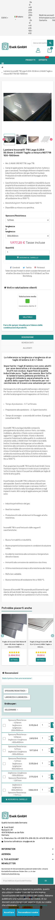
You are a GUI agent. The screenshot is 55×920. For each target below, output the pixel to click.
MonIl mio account (46, 15)
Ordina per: (10, 703)
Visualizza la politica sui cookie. (33, 905)
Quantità (10, 248)
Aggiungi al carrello (16, 799)
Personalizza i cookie (28, 912)
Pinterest (41, 268)
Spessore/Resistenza (11, 216)
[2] (12, 652)
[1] (10, 652)
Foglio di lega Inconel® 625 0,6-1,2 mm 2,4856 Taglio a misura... (41, 644)
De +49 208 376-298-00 (30, 10)
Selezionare (11, 710)
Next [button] (52, 635)
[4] (16, 652)
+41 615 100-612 (46, 838)
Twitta (28, 268)
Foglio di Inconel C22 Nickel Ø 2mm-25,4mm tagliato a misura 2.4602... (14, 644)
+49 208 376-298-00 (26, 838)
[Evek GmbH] (14, 46)
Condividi (16, 268)
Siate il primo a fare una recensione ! (17, 678)
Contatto (43, 20)
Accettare (9, 912)
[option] (14, 639)
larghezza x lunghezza (10, 229)
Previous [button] (2, 635)
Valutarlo (27, 317)
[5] (18, 652)
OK (46, 881)
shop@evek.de (29, 841)
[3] (14, 652)
